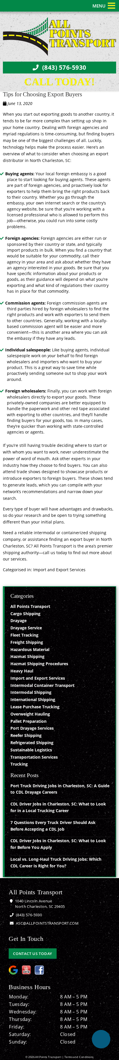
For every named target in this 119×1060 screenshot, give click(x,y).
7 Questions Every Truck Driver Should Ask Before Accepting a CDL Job (53, 826)
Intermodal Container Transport (42, 685)
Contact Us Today (32, 953)
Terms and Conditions (79, 1057)
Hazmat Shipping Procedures (39, 663)
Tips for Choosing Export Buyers (42, 94)
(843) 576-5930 (63, 67)
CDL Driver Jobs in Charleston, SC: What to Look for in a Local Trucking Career (58, 807)
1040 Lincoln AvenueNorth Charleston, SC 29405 (39, 903)
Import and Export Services (59, 569)
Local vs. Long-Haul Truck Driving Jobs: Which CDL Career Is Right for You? (55, 862)
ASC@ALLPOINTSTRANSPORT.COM (47, 923)
